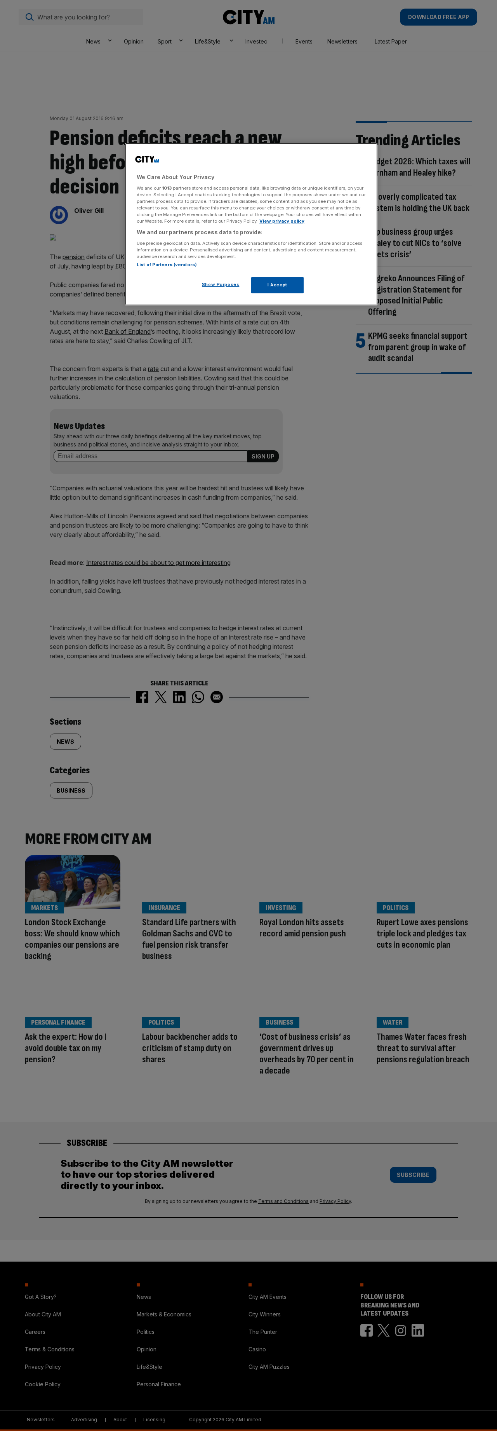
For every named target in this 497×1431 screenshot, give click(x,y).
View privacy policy (281, 221)
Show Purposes (220, 284)
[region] (251, 224)
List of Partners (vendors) (167, 264)
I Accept (277, 285)
